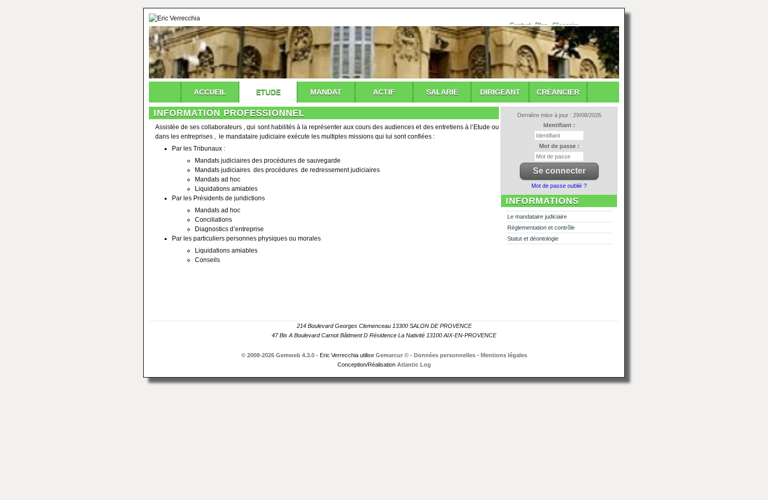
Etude (268, 92)
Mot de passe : (559, 146)
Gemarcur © (392, 355)
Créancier (558, 92)
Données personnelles (444, 355)
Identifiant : (559, 125)
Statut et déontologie (532, 238)
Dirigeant (500, 92)
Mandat (326, 92)
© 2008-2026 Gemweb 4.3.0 (278, 355)
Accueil (210, 92)
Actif (384, 92)
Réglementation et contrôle (541, 227)
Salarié (442, 92)
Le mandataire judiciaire (537, 216)
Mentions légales (504, 355)
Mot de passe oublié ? (559, 186)
